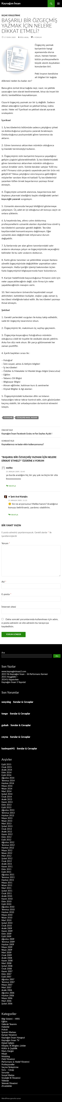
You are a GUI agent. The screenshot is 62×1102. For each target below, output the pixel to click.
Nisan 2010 (7, 918)
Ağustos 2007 (8, 980)
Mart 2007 (6, 988)
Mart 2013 (6, 824)
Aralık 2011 (7, 864)
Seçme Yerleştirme (11, 15)
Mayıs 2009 (7, 947)
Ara (3, 653)
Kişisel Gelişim (8, 1043)
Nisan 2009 (7, 950)
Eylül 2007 (6, 977)
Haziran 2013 (8, 816)
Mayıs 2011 (7, 883)
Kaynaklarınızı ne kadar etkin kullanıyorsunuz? (23, 443)
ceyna (5, 737)
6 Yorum (37, 37)
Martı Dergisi (8, 1051)
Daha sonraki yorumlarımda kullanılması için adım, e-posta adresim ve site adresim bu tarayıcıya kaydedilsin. (30, 623)
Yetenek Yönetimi (9, 1083)
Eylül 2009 (6, 937)
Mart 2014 (6, 791)
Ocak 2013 (7, 829)
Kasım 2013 (7, 802)
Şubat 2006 (7, 1004)
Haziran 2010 (8, 912)
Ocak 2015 (7, 767)
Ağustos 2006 (8, 993)
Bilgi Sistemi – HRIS (11, 1019)
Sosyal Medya (8, 1075)
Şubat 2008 (7, 966)
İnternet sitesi (9, 607)
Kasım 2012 (7, 834)
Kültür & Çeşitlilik (9, 1049)
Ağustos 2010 (8, 907)
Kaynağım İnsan (11, 3)
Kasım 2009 (7, 931)
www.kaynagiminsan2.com (14, 672)
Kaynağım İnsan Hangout (13, 1038)
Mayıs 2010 (7, 915)
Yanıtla (12, 486)
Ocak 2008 (7, 969)
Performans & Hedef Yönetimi (15, 1062)
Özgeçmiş (8, 417)
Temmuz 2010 (8, 910)
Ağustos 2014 (8, 778)
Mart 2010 (6, 920)
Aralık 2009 (7, 928)
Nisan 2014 (7, 789)
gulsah (5, 725)
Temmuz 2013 (8, 813)
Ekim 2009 (6, 934)
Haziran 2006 (8, 996)
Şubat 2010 (7, 923)
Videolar (5, 1081)
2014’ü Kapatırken (10, 680)
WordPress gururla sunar (11, 1098)
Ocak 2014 (7, 797)
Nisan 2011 (7, 885)
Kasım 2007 (7, 971)
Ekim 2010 (6, 902)
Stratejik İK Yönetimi (11, 1078)
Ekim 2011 (6, 869)
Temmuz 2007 (8, 982)
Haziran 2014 (8, 783)
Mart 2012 (6, 856)
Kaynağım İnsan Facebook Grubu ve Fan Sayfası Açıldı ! (27, 432)
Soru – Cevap (8, 1070)
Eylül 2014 (6, 775)
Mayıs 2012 (7, 851)
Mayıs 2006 (7, 998)
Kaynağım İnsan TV (10, 1040)
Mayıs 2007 (7, 985)
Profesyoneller (8, 1065)
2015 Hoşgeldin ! (9, 677)
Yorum (6, 543)
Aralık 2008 (7, 958)
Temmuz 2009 (8, 942)
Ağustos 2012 (8, 843)
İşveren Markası (9, 1032)
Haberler (5, 1027)
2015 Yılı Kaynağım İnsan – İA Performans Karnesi (25, 674)
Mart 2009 (6, 953)
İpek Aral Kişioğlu (19, 497)
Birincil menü (58, 3)
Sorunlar (5, 1073)
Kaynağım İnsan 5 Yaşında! (14, 682)
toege (5, 714)
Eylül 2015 (6, 765)
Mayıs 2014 (7, 786)
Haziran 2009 (8, 945)
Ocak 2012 (7, 861)
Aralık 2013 (7, 800)
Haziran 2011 (8, 880)
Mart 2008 (6, 963)
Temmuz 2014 (8, 781)
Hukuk (5, 1030)
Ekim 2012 (6, 837)
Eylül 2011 (6, 872)
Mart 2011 (6, 888)
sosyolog (6, 702)
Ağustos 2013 (8, 810)
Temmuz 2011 (8, 877)
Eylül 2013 (6, 808)
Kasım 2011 (7, 867)
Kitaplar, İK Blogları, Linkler (14, 1046)
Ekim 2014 (6, 773)
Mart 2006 (6, 1001)
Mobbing (6, 1057)
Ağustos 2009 (8, 939)
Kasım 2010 (7, 899)
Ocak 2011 (7, 894)
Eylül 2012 (6, 840)
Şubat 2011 (7, 891)
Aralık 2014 (7, 770)
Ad (4, 582)
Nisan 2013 (7, 821)
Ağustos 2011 (8, 875)
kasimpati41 (8, 748)
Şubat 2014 (7, 794)
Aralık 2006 (7, 990)
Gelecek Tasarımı (9, 1024)
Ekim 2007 (6, 974)
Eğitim (4, 1022)
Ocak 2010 (7, 926)
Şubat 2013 (7, 826)
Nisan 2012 (7, 853)
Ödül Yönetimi (8, 1059)
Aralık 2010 (7, 896)
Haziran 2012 (8, 848)
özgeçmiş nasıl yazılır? (27, 417)
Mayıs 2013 (7, 818)
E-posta (6, 594)
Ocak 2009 (7, 955)
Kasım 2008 (7, 961)
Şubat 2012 (7, 859)
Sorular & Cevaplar (23, 702)
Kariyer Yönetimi (9, 1035)
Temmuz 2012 (8, 845)
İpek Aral (24, 37)
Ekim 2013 (6, 805)
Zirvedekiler (7, 1086)
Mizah (4, 1054)
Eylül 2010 (6, 904)
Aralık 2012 (7, 832)
